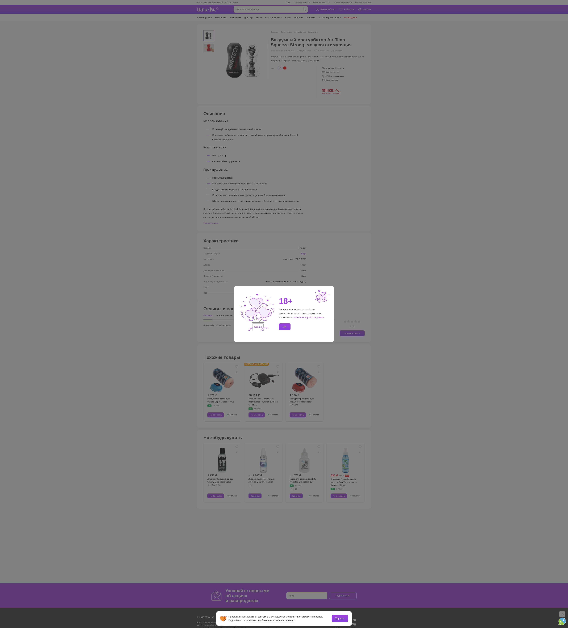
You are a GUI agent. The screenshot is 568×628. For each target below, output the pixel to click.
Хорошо (339, 618)
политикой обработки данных (308, 317)
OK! (285, 326)
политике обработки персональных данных (270, 620)
